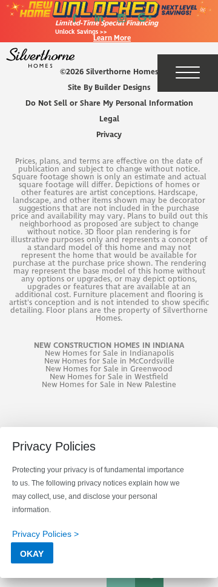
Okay (32, 554)
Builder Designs (122, 88)
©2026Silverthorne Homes (109, 72)
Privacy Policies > (45, 534)
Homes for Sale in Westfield (117, 377)
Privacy (109, 135)
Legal (109, 119)
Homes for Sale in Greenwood (118, 369)
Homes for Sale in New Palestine (117, 385)
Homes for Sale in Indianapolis (118, 353)
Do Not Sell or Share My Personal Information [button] (109, 103)
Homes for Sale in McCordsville (118, 361)
